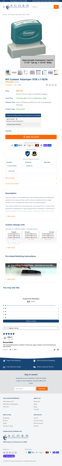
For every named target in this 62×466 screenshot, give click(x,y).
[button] (9, 82)
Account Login (8, 426)
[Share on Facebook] (47, 85)
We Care (6, 407)
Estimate (12, 171)
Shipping (6, 418)
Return (5, 420)
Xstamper (8, 85)
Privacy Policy (38, 420)
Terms (36, 418)
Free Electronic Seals (14, 367)
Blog (35, 407)
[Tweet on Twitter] (53, 85)
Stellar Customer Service (45, 367)
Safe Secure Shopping (10, 404)
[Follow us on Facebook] (4, 453)
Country (9, 162)
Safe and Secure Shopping (46, 360)
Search (36, 426)
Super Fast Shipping (13, 360)
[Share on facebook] (55, 350)
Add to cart (32, 137)
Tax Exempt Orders (11, 183)
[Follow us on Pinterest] (10, 453)
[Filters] (5, 328)
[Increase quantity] (22, 131)
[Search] (56, 7)
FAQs (5, 423)
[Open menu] (4, 6)
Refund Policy (10, 178)
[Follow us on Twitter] (7, 453)
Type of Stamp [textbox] (23, 120)
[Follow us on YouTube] (13, 453)
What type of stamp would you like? (14, 121)
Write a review (31, 321)
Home (5, 14)
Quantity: (8, 131)
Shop (35, 404)
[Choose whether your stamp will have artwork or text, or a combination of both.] (16, 119)
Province (28, 162)
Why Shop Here (8, 401)
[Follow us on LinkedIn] (16, 453)
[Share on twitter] (58, 350)
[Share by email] (56, 85)
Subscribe (42, 389)
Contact (36, 409)
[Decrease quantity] (14, 131)
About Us (37, 401)
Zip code (47, 162)
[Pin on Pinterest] (50, 85)
